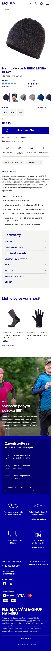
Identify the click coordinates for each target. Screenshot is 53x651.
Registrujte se (15, 488)
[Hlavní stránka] (8, 3)
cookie (29, 620)
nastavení (33, 631)
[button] (48, 39)
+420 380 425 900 (11, 566)
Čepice (6, 9)
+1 (16, 345)
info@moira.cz (9, 573)
